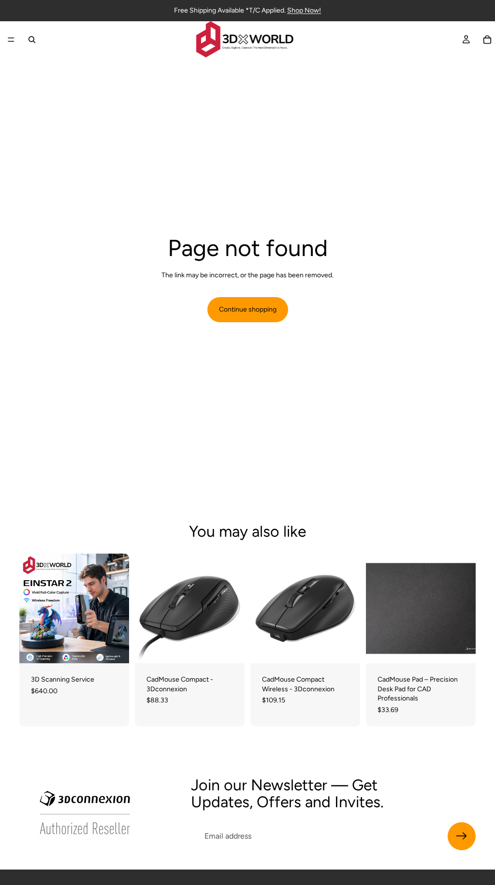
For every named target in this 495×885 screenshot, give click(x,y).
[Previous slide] (145, 608)
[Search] (32, 39)
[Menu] (11, 40)
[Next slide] (234, 608)
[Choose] (460, 648)
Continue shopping (248, 309)
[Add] (114, 648)
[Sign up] (462, 836)
